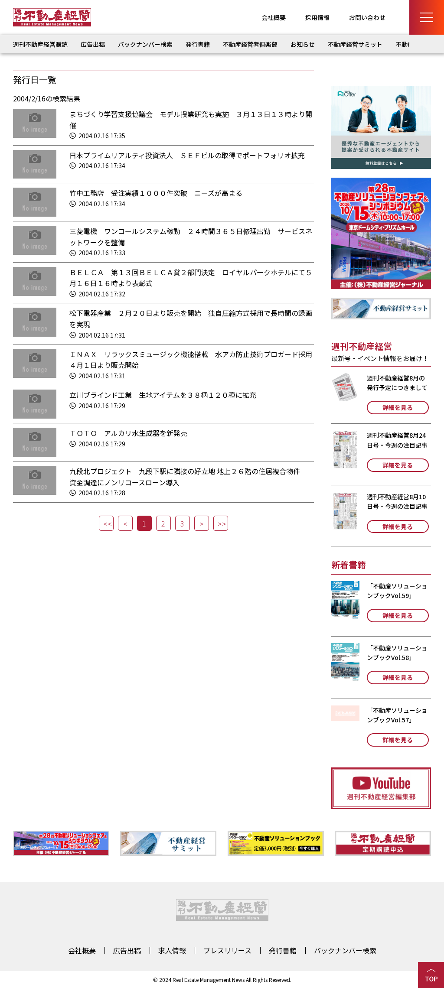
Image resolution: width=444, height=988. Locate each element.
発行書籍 (198, 44)
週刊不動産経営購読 (40, 44)
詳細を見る (397, 407)
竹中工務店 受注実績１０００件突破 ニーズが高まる (155, 193)
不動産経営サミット (355, 44)
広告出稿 (93, 44)
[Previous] (125, 523)
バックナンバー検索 (145, 44)
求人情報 (172, 950)
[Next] (202, 523)
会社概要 (273, 17)
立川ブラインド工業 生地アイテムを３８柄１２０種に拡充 (162, 395)
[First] (106, 523)
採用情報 (317, 17)
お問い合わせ (367, 17)
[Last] (221, 523)
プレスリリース (227, 950)
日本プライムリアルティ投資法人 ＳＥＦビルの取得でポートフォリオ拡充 (187, 155)
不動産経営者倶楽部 (250, 44)
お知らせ (303, 44)
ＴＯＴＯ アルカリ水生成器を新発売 (128, 433)
